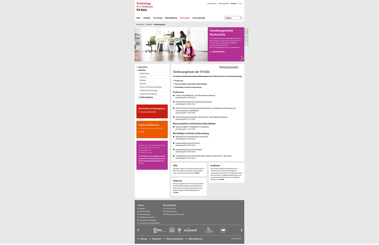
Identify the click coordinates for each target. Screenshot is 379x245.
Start (138, 17)
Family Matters (218, 51)
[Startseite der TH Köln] (144, 6)
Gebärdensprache (171, 211)
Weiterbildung (171, 17)
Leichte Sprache (170, 208)
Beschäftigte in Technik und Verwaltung (188, 87)
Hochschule (185, 17)
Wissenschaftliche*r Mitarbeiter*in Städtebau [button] (191, 128)
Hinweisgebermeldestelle (148, 220)
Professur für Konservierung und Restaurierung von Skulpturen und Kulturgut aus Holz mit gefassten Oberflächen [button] (204, 110)
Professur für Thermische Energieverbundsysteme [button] (192, 103)
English (240, 3)
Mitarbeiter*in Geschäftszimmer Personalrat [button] (190, 137)
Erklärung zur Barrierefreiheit (174, 214)
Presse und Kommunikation (151, 87)
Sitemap (143, 238)
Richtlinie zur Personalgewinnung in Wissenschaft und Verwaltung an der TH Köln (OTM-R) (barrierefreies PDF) (152, 159)
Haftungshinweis (195, 238)
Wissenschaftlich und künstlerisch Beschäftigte (191, 84)
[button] (137, 58)
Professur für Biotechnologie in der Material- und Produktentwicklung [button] (200, 118)
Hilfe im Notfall (224, 3)
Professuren (179, 80)
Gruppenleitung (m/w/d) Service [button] (186, 144)
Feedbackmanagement (147, 217)
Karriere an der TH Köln (148, 112)
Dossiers (143, 83)
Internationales (199, 17)
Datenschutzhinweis (174, 238)
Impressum (156, 238)
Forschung (157, 17)
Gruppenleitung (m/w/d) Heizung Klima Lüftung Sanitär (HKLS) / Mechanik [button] (202, 157)
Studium (147, 17)
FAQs (142, 132)
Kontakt (142, 208)
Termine (143, 77)
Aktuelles (149, 24)
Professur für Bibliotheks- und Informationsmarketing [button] (194, 96)
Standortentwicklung (148, 94)
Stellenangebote (145, 214)
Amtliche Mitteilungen (149, 90)
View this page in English (229, 67)
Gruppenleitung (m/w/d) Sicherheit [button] (187, 150)
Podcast (143, 80)
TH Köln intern (212, 3)
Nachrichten (144, 73)
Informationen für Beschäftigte (150, 223)
